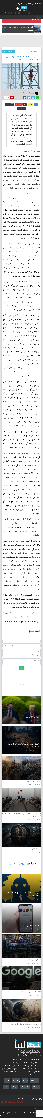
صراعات (31, 104)
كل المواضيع (30, 3)
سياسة (25, 1080)
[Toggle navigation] (40, 17)
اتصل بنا (20, 3)
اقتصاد (36, 51)
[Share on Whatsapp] (37, 97)
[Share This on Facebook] (24, 97)
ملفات (6, 1087)
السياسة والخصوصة (38, 1108)
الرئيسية (40, 3)
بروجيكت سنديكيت (15, 863)
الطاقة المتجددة (10, 104)
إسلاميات (16, 1080)
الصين (25, 104)
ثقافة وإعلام (25, 1087)
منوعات (14, 1087)
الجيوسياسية (18, 104)
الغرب (36, 104)
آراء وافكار (35, 1080)
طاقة (30, 51)
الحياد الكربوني (21, 109)
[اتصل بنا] (28, 13)
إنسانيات (36, 1087)
